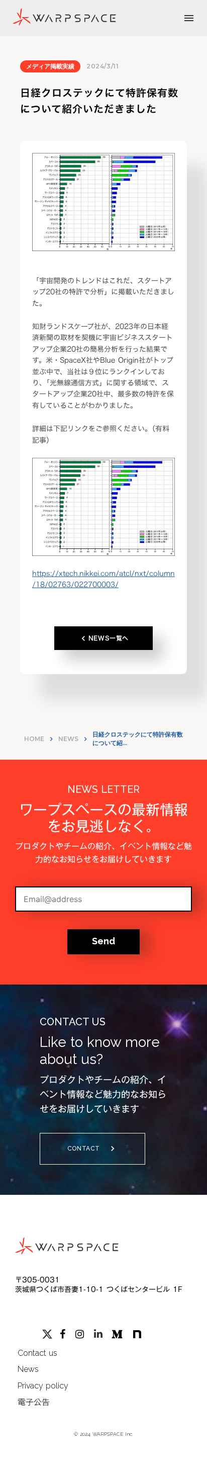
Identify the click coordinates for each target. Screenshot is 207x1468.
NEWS (68, 739)
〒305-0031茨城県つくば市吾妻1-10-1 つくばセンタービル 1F (98, 1285)
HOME (34, 739)
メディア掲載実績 (50, 66)
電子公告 (34, 1402)
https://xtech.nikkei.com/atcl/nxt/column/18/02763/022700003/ (103, 579)
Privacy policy (43, 1386)
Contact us (37, 1353)
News (28, 1369)
